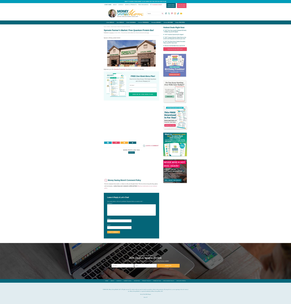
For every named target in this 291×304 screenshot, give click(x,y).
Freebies (131, 152)
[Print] (132, 143)
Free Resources (143, 4)
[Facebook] (108, 143)
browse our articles (181, 5)
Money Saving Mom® (130, 13)
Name (109, 218)
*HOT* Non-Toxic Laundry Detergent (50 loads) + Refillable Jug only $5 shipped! (174, 31)
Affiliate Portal (181, 280)
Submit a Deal (128, 280)
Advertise (137, 280)
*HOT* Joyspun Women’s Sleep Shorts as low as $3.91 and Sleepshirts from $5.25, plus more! (174, 38)
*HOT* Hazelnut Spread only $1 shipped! (174, 34)
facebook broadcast (171, 5)
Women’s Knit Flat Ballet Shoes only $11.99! (175, 45)
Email (109, 225)
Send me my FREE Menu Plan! (143, 94)
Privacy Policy (146, 280)
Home (106, 280)
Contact (121, 4)
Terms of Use (157, 280)
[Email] (124, 143)
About (115, 4)
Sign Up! (168, 265)
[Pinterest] (116, 143)
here (148, 32)
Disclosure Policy (168, 280)
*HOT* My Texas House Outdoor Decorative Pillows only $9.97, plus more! (174, 42)
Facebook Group (157, 4)
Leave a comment (152, 145)
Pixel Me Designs (147, 294)
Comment (110, 203)
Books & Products (131, 4)
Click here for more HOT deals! (175, 49)
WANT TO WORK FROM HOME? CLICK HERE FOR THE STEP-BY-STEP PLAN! (145, 1)
